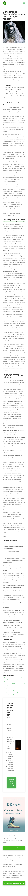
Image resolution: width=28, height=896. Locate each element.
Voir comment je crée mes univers (14, 883)
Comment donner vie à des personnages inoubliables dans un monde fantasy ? (14, 684)
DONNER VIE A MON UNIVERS (11, 782)
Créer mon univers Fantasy (14, 848)
